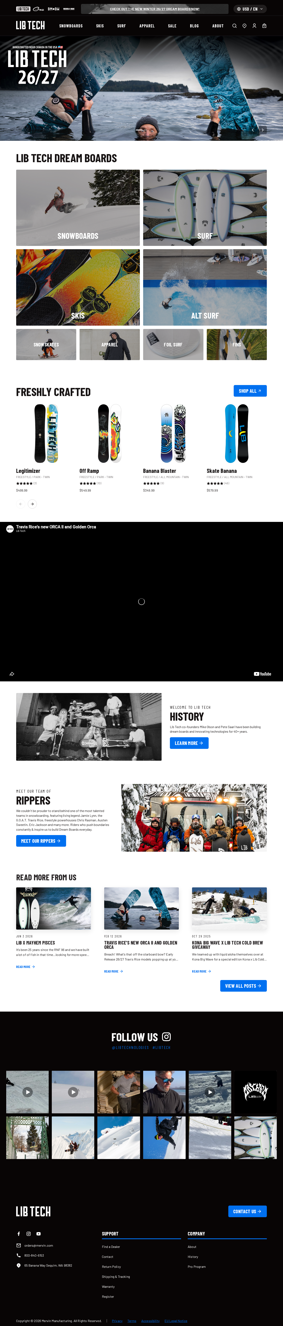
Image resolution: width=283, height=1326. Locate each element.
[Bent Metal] (53, 8)
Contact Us (244, 1211)
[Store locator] (244, 25)
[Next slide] (263, 130)
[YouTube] (38, 1233)
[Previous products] (20, 504)
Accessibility (150, 1321)
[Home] (30, 25)
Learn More (186, 743)
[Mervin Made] (69, 8)
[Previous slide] (253, 130)
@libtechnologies (130, 1047)
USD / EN (250, 8)
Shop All (248, 391)
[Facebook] (18, 1233)
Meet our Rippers (38, 841)
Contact (107, 1257)
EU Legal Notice (175, 1321)
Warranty (108, 1286)
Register (108, 1296)
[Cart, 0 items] (264, 25)
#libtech (161, 1047)
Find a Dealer (111, 1247)
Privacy (117, 1321)
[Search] (234, 25)
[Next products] (32, 504)
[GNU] (38, 8)
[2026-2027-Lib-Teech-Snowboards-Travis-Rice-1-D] (141, 88)
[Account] (254, 25)
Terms (131, 1321)
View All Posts (240, 986)
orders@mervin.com (38, 1245)
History (193, 1257)
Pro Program (197, 1266)
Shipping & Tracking (116, 1276)
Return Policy (111, 1266)
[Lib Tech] (23, 8)
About (192, 1247)
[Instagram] (28, 1233)
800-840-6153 (34, 1255)
